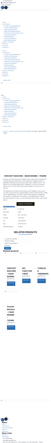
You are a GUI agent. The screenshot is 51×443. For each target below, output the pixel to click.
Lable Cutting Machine (10, 67)
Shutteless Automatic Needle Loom (13, 61)
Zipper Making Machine (10, 58)
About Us (5, 72)
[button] (25, 95)
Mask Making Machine (10, 68)
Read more (11, 282)
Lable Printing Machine (10, 63)
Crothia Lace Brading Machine (12, 54)
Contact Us (6, 75)
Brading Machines (9, 65)
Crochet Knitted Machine (11, 56)
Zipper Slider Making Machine (12, 59)
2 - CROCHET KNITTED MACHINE (16, 131)
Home (4, 51)
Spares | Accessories (8, 70)
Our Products (6, 52)
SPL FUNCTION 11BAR (27, 271)
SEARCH (7, 248)
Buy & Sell (5, 74)
